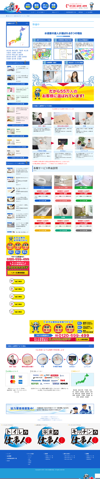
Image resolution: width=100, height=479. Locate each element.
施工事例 (16, 281)
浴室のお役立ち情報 (17, 125)
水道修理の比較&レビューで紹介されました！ (50, 418)
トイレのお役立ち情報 (17, 103)
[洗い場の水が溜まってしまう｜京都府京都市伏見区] (18, 190)
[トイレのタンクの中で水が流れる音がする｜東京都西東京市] (18, 216)
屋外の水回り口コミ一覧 (70, 457)
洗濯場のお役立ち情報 (17, 157)
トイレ (29, 457)
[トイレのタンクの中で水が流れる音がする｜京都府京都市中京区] (18, 171)
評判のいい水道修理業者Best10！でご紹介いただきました (50, 420)
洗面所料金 (48, 459)
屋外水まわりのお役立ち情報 (17, 146)
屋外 (29, 464)
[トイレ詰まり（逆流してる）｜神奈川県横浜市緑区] (18, 199)
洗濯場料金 (88, 459)
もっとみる (42, 200)
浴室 (29, 459)
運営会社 (81, 12)
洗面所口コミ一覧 (49, 457)
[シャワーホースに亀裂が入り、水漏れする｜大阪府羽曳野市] (18, 225)
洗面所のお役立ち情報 (17, 136)
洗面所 (29, 462)
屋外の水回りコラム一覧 (70, 455)
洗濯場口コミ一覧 (90, 457)
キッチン (24, 16)
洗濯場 (29, 460)
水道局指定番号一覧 (71, 12)
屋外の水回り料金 (68, 459)
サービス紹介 (30, 453)
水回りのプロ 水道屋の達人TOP (14, 16)
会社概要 (9, 456)
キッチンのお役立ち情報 (17, 84)
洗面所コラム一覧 (49, 455)
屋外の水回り (67, 453)
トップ (32, 12)
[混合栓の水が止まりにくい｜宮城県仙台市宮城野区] (18, 181)
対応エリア (55, 12)
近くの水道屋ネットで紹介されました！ (50, 416)
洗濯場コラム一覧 (90, 455)
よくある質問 (89, 12)
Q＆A (8, 460)
